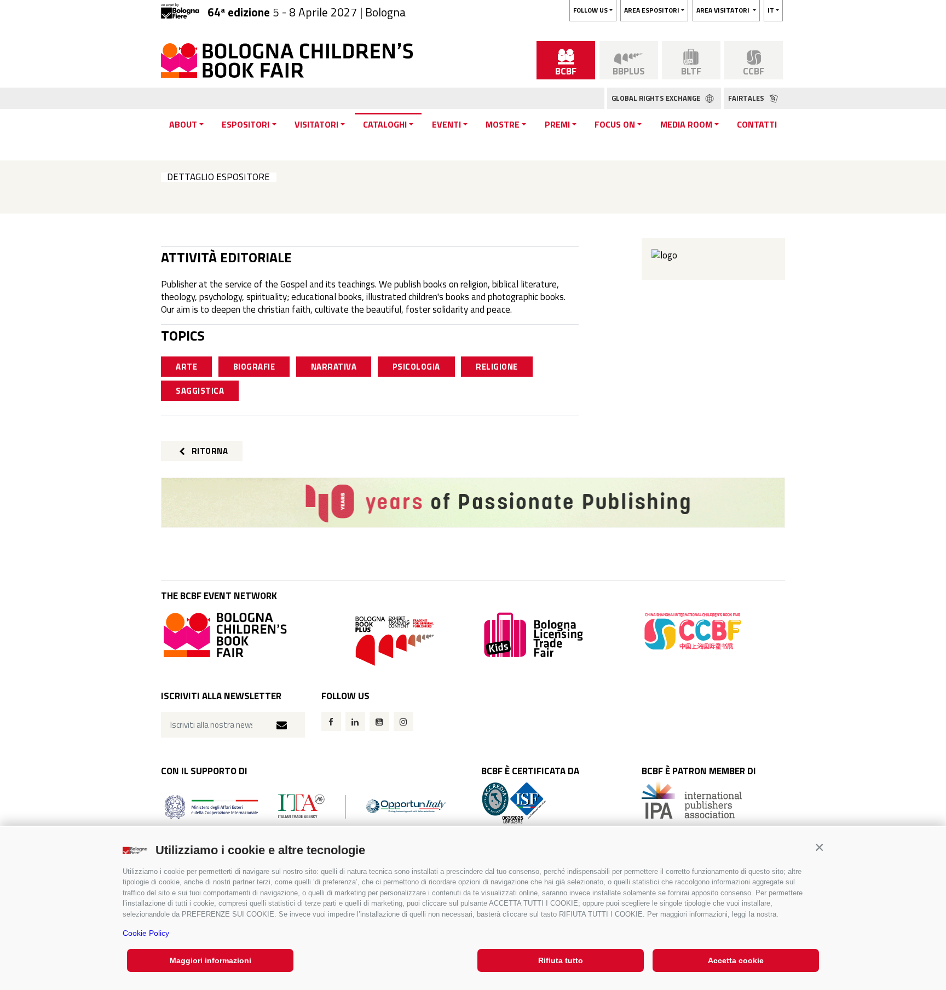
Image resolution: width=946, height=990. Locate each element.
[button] (819, 847)
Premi (557, 124)
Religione (497, 366)
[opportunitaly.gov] (305, 805)
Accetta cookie (736, 960)
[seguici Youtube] (379, 721)
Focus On (615, 124)
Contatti (757, 124)
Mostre (503, 124)
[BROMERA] (473, 502)
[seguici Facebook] (331, 721)
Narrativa (334, 366)
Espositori (245, 124)
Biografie (254, 366)
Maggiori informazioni (210, 960)
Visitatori (316, 124)
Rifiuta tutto (560, 960)
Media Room (686, 124)
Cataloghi (385, 124)
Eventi (446, 124)
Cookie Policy (146, 933)
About (183, 124)
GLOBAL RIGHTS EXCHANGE (657, 98)
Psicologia (416, 366)
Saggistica (200, 390)
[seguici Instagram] (403, 721)
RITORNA (208, 451)
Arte (186, 366)
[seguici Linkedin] (355, 721)
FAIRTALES (747, 98)
